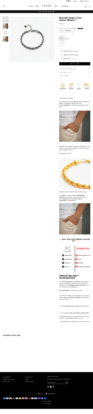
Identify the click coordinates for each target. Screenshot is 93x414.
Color (61, 36)
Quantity (62, 42)
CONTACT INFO (6, 381)
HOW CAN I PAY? (65, 72)
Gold (67, 38)
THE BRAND (65, 6)
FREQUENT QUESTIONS (8, 379)
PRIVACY (27, 379)
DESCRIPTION (64, 75)
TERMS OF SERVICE (29, 381)
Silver (61, 38)
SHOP (56, 6)
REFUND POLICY (29, 377)
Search (31, 6)
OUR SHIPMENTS (7, 377)
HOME (37, 6)
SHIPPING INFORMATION (68, 68)
